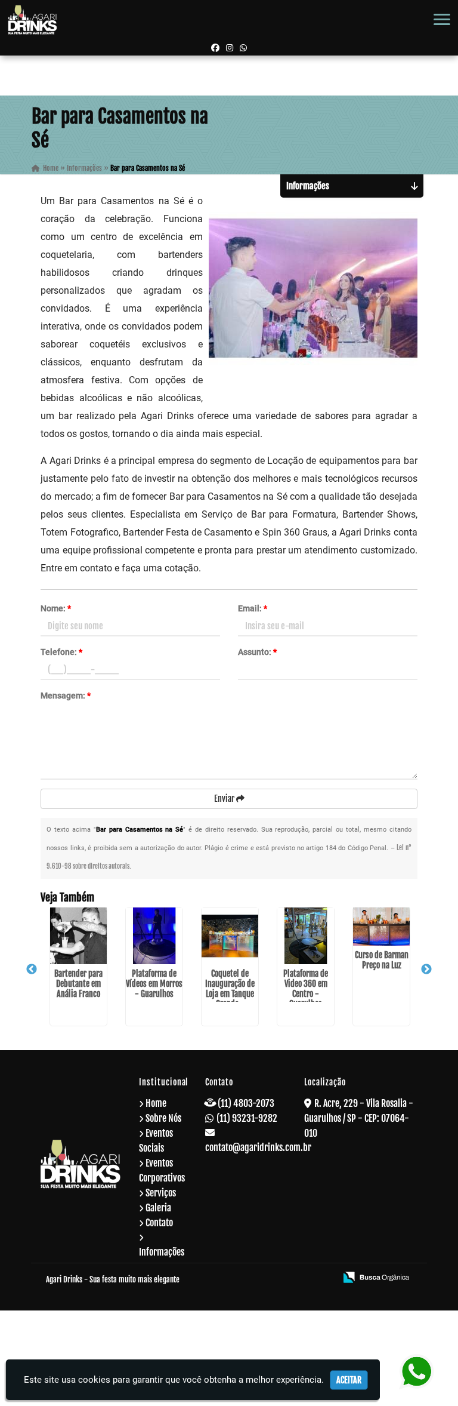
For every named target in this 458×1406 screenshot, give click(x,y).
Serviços (161, 1193)
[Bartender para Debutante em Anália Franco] (78, 935)
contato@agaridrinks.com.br (258, 1147)
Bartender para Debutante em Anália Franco (78, 983)
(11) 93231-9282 (246, 1118)
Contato (159, 1223)
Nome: (56, 608)
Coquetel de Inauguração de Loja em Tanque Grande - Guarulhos (230, 993)
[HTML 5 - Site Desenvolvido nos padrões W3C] (240, 1278)
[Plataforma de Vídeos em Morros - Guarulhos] (154, 935)
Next (426, 970)
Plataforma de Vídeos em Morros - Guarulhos (154, 983)
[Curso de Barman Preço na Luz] (381, 926)
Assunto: (257, 652)
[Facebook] (215, 47)
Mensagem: (66, 695)
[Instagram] (229, 47)
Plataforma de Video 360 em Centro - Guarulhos (305, 988)
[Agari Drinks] (80, 1163)
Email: (252, 608)
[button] (442, 19)
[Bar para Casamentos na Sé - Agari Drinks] (32, 20)
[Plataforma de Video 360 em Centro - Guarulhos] (305, 935)
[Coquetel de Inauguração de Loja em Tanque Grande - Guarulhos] (230, 935)
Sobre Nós (163, 1118)
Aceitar (348, 1380)
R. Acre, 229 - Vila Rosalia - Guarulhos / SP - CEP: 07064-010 (358, 1118)
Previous (32, 970)
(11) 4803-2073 (246, 1103)
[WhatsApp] (243, 47)
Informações (161, 1252)
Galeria (158, 1208)
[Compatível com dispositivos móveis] (322, 1278)
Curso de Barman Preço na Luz (382, 960)
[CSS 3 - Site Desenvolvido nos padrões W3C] (281, 1278)
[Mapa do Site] (210, 1278)
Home (156, 1103)
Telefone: (61, 652)
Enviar (225, 798)
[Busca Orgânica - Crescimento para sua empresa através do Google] (376, 1276)
